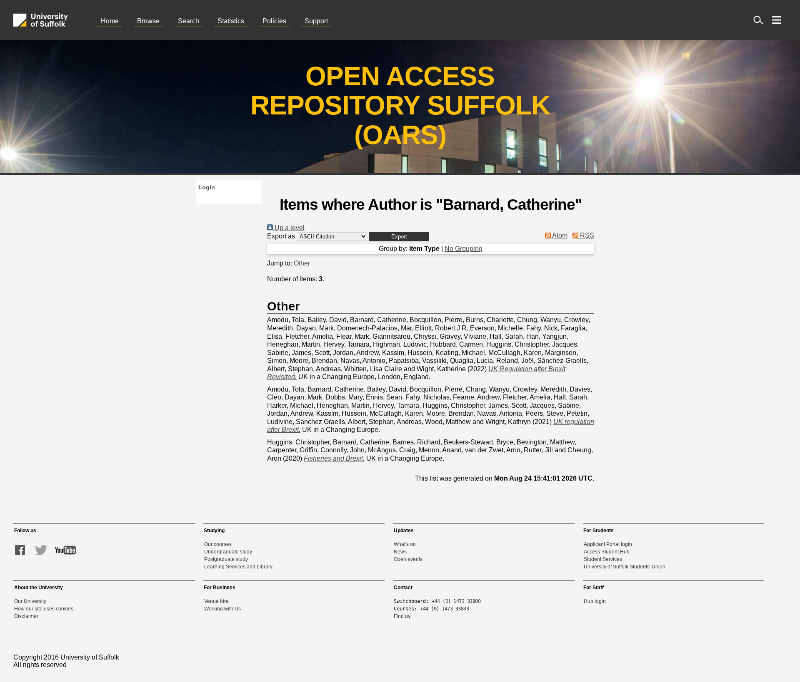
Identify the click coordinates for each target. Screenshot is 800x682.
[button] (399, 236)
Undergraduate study (228, 552)
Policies (274, 21)
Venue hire (216, 601)
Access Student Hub (607, 552)
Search (188, 21)
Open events (408, 559)
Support (316, 21)
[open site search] (758, 20)
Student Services (603, 559)
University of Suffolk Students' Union (624, 567)
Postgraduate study (226, 559)
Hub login (595, 601)
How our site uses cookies (43, 609)
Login (206, 187)
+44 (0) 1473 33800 (456, 601)
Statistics (231, 21)
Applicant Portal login (608, 544)
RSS (586, 235)
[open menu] (776, 20)
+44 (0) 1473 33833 (444, 609)
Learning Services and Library (238, 567)
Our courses (218, 544)
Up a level (289, 227)
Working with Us (222, 609)
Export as (281, 236)
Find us (402, 616)
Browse (148, 21)
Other (302, 263)
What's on (405, 544)
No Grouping (463, 248)
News (400, 552)
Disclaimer (26, 616)
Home (110, 21)
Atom (559, 235)
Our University (30, 601)
